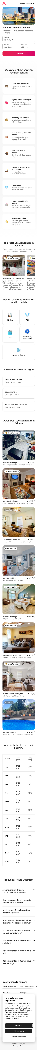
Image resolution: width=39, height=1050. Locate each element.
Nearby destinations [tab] (9, 986)
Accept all (18, 1025)
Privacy (15, 1046)
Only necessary (19, 1031)
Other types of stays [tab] (27, 986)
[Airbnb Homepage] (4, 3)
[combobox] (18, 40)
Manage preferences (19, 1036)
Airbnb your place (27, 3)
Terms (22, 1046)
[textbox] (10, 47)
